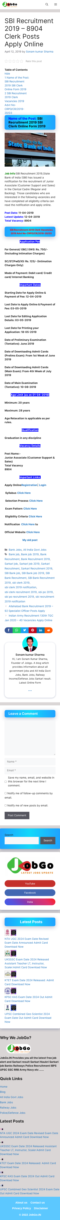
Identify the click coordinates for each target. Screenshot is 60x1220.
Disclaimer (41, 1208)
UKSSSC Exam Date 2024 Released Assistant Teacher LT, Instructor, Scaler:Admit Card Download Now (27, 963)
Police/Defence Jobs (13, 1112)
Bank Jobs (15, 549)
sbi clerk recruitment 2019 (21, 592)
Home (3, 1086)
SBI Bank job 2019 (33, 573)
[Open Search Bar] (46, 4)
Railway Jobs (8, 1107)
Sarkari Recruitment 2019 (36, 568)
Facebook (30, 892)
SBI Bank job (12, 573)
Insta (30, 901)
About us (21, 1202)
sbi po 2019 (45, 592)
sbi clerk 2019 (21, 582)
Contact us (37, 1202)
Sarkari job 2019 (29, 563)
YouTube (30, 883)
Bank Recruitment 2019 (35, 559)
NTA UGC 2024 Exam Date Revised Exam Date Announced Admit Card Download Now (27, 942)
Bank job (14, 554)
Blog (2, 1091)
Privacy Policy (21, 1208)
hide (7, 73)
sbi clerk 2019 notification (20, 587)
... (30, 689)
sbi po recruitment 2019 (19, 596)
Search (9, 834)
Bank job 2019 (30, 554)
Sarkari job (11, 563)
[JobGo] (10, 4)
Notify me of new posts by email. (27, 805)
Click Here (24, 492)
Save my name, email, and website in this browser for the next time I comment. (31, 781)
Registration (29, 485)
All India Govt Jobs (34, 549)
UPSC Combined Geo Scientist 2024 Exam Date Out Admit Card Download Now (28, 1017)
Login (42, 485)
